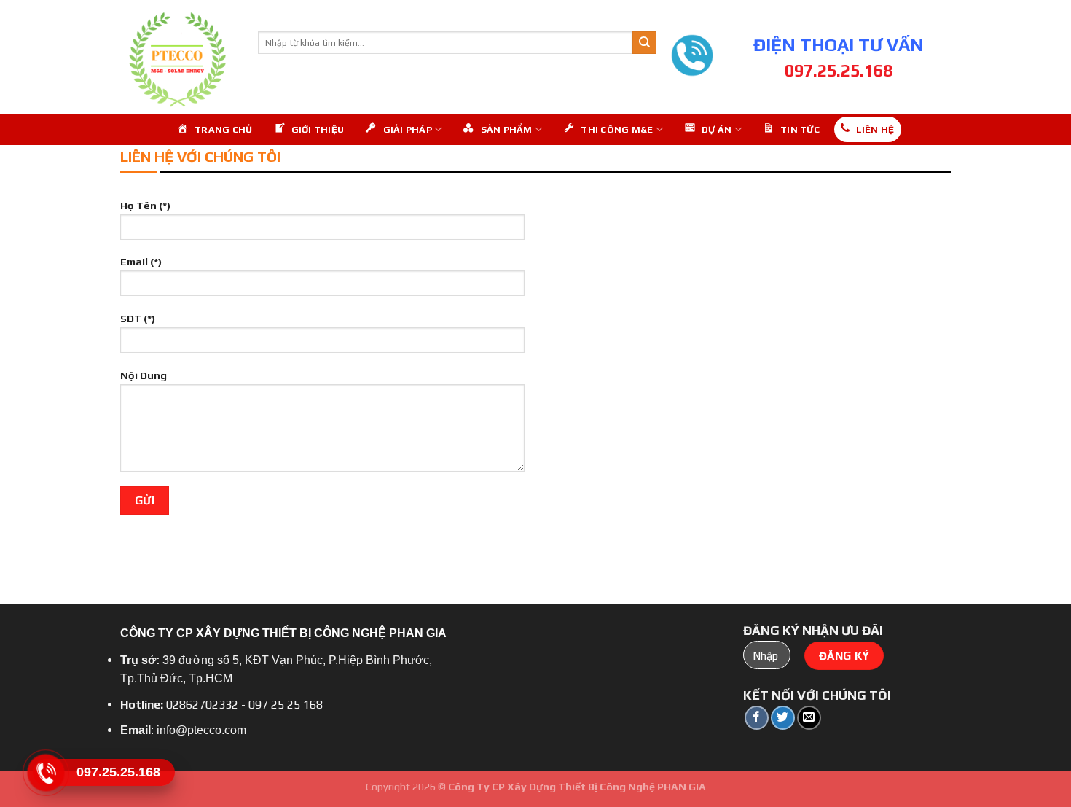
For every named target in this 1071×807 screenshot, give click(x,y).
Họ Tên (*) (145, 205)
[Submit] (644, 43)
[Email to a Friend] (809, 718)
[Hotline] (45, 772)
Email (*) (141, 262)
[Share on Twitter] (783, 718)
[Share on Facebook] (757, 718)
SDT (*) (137, 318)
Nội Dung (143, 375)
